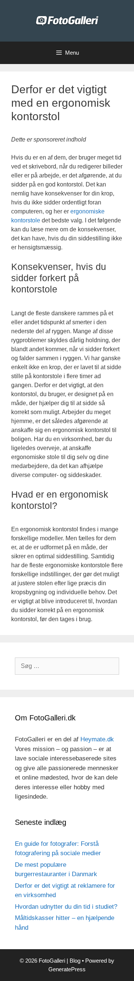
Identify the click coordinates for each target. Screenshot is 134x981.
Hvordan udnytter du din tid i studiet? (66, 906)
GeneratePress (67, 969)
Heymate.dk (97, 739)
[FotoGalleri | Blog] (67, 20)
